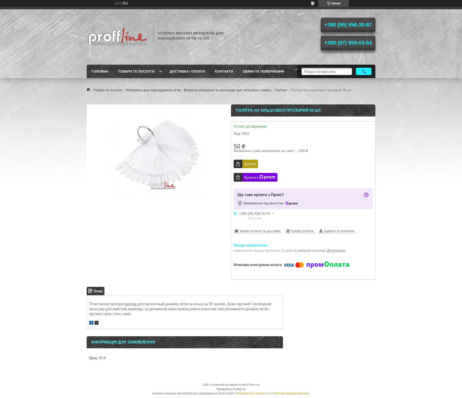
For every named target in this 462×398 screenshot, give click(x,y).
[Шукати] (364, 71)
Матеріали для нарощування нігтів (153, 90)
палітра (130, 304)
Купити (250, 164)
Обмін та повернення (263, 71)
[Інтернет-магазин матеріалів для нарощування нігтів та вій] (118, 35)
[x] (96, 323)
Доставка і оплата (187, 71)
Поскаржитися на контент (253, 393)
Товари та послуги (136, 71)
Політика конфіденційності (291, 393)
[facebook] (91, 323)
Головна (99, 71)
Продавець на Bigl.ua (231, 389)
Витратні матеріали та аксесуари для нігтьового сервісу (227, 90)
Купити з (251, 177)
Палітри (281, 90)
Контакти (224, 71)
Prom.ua (254, 384)
